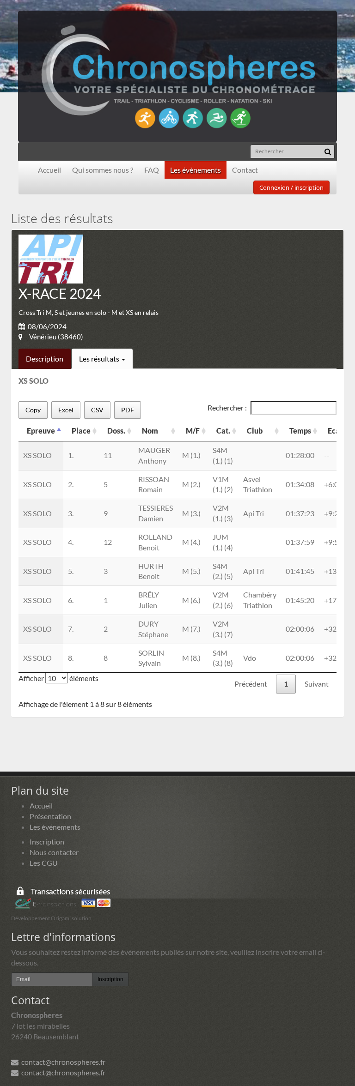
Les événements (55, 826)
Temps (300, 430)
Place (81, 430)
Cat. (223, 430)
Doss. (116, 430)
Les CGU (44, 862)
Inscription (47, 841)
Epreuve (41, 430)
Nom (150, 430)
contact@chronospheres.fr (61, 1061)
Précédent (250, 683)
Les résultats (100, 358)
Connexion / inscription (291, 187)
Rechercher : (227, 407)
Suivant (317, 683)
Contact (245, 169)
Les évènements (195, 169)
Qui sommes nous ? (102, 169)
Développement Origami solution (51, 918)
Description (44, 358)
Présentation (50, 816)
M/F (193, 430)
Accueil (49, 169)
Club (255, 430)
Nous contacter (54, 852)
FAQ (151, 169)
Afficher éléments (58, 678)
